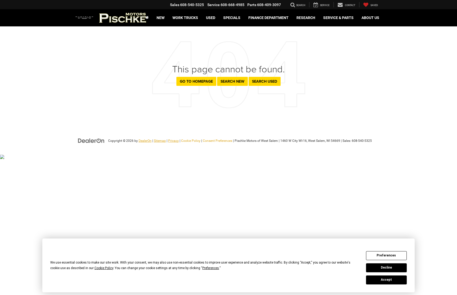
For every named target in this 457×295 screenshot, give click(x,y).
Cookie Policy (190, 141)
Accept (386, 280)
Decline (386, 267)
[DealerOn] (91, 140)
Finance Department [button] (268, 18)
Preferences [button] (210, 268)
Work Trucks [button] (185, 18)
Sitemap (160, 141)
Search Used (264, 81)
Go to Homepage (196, 81)
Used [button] (210, 18)
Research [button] (305, 18)
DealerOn (145, 141)
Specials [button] (231, 18)
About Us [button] (370, 18)
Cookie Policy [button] (103, 268)
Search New (232, 81)
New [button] (160, 18)
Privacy (173, 141)
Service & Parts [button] (338, 18)
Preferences (386, 255)
